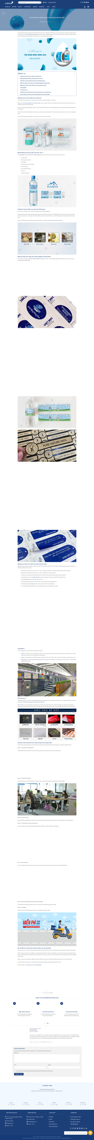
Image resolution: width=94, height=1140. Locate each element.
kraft (57, 220)
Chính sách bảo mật (53, 1126)
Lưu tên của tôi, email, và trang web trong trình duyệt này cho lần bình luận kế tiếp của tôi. (34, 1070)
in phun (34, 659)
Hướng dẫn (41, 6)
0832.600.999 (10, 1120)
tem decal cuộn (37, 103)
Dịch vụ (20, 6)
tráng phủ (30, 702)
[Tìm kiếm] (40, 2)
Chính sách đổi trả (53, 1124)
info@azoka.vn (10, 1123)
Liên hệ (53, 6)
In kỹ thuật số (24, 659)
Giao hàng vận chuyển (75, 1121)
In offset (23, 653)
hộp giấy (37, 577)
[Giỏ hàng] (88, 6)
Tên (15, 1064)
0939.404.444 (31, 1119)
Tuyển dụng (51, 1121)
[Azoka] (10, 2)
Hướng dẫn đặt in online (76, 1116)
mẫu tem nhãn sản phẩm (34, 258)
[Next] (79, 1012)
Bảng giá (35, 6)
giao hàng (31, 583)
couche (60, 220)
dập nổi (38, 702)
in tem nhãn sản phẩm (27, 103)
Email (49, 1064)
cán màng (26, 702)
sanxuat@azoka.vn (32, 1121)
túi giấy (33, 577)
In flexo (22, 657)
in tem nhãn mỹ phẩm (36, 964)
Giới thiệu (14, 6)
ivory (55, 220)
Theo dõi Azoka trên (44, 21)
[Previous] (15, 1012)
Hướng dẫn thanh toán (75, 1119)
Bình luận (16, 1052)
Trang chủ (7, 6)
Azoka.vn (59, 1136)
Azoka (19, 566)
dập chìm (43, 702)
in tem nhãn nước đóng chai (31, 34)
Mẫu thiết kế (27, 6)
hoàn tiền (27, 579)
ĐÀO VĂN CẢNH (33, 1030)
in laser (39, 659)
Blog (48, 6)
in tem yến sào (29, 964)
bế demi (34, 702)
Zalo (11, 1104)
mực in (71, 953)
